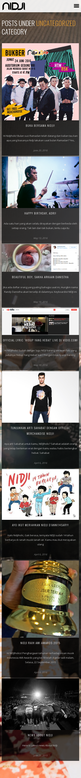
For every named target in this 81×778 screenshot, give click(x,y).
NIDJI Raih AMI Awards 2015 (40, 643)
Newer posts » (11, 766)
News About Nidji (40, 735)
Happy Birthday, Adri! (40, 213)
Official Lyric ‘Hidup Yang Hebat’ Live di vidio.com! (40, 340)
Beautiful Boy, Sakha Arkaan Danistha (40, 277)
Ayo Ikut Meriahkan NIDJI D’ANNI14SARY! (40, 525)
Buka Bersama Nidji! (40, 125)
